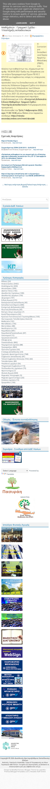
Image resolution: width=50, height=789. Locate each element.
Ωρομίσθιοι (6, 382)
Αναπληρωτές (7, 286)
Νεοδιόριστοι (7, 328)
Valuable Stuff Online (38, 772)
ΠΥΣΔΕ (4, 340)
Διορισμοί (5, 298)
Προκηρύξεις (6, 347)
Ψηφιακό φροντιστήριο (11, 378)
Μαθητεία (5, 321)
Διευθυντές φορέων (9, 295)
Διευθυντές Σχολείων (10, 293)
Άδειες (4, 281)
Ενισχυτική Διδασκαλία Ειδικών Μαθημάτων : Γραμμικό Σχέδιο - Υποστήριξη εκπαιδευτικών (18, 27)
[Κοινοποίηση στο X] (8, 131)
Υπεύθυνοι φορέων (9, 364)
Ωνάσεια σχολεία (8, 380)
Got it (32, 23)
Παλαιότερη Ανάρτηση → (37, 185)
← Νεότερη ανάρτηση (11, 185)
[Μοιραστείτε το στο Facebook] (10, 131)
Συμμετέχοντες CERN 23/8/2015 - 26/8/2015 (18, 148)
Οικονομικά (6, 335)
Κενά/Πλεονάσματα (9, 314)
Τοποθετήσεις (7, 361)
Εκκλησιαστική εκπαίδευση (12, 302)
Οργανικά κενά (7, 338)
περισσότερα (17, 143)
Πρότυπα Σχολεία (8, 349)
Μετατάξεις (6, 326)
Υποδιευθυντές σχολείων (11, 368)
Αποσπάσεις (6, 288)
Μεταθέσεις (6, 324)
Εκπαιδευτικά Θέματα (10, 305)
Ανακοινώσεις (7, 284)
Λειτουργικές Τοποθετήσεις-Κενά (15, 319)
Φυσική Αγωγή (7, 373)
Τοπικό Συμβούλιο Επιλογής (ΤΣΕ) (15, 359)
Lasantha (42, 770)
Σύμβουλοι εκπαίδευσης (11, 357)
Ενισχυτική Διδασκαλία (11, 307)
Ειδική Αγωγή (7, 300)
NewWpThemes (17, 770)
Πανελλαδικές (7, 342)
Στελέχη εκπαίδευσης (10, 352)
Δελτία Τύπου (7, 291)
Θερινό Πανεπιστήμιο (9, 141)
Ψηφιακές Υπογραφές (10, 375)
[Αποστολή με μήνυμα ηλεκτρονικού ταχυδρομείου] (2, 131)
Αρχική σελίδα (24, 186)
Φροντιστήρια (7, 371)
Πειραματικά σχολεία (10, 345)
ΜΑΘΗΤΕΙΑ (25, 497)
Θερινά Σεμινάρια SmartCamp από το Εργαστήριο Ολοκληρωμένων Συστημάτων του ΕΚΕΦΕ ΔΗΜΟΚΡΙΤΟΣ (22, 175)
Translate (10, 474)
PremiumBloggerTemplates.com (16, 772)
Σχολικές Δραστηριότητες (12, 354)
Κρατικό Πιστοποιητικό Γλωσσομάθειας (18, 317)
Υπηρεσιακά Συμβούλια (11, 366)
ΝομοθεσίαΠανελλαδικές (11, 333)
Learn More (21, 23)
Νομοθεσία (6, 331)
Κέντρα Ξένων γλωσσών (11, 312)
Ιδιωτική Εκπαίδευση (10, 310)
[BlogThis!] (5, 131)
